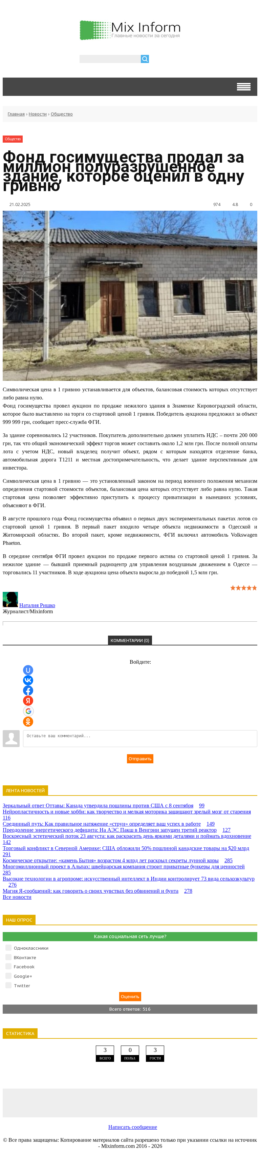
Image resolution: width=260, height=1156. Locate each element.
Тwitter (22, 986)
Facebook (24, 967)
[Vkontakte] (28, 1103)
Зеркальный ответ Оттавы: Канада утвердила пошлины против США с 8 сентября (103, 805)
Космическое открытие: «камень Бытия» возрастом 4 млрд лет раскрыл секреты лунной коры (118, 860)
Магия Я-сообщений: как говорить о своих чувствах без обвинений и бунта (97, 891)
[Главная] (130, 37)
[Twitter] (130, 1103)
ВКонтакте (25, 958)
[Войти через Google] (28, 711)
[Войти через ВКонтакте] (28, 680)
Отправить (140, 759)
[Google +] (231, 1103)
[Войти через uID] (28, 670)
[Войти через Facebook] (28, 690)
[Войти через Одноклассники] (28, 722)
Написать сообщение (132, 1127)
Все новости (17, 897)
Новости (38, 114)
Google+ (23, 976)
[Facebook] (79, 1103)
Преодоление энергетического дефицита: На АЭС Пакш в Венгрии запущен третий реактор (117, 830)
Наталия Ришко (37, 605)
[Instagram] (180, 1103)
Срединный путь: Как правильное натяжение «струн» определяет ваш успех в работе (109, 824)
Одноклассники (31, 948)
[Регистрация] (174, 60)
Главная (16, 114)
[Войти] (157, 60)
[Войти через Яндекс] (28, 701)
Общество (62, 114)
